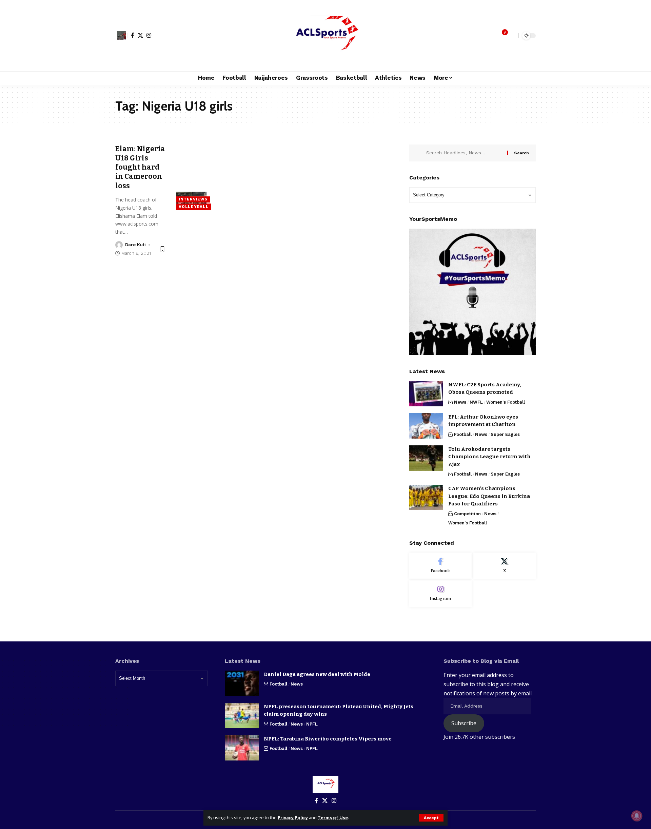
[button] (431, 818)
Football (463, 434)
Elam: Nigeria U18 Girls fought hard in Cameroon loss (140, 167)
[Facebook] (132, 35)
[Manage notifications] (636, 815)
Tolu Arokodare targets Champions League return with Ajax (489, 456)
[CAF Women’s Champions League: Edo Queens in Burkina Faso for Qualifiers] (426, 497)
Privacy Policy (293, 817)
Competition (467, 513)
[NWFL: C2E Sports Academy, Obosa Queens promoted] (426, 393)
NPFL (312, 724)
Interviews (193, 199)
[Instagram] (149, 35)
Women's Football (505, 402)
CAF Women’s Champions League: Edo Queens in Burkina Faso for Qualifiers (489, 496)
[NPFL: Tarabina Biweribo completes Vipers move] (242, 747)
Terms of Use (333, 817)
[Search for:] (464, 152)
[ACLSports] (325, 35)
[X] (140, 35)
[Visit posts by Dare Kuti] (119, 245)
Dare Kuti (135, 244)
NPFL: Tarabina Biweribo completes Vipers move (328, 739)
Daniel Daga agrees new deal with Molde (317, 674)
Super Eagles (505, 434)
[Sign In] (121, 35)
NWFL (476, 402)
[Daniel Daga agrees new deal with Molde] (242, 683)
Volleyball (194, 206)
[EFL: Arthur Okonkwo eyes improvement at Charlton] (426, 426)
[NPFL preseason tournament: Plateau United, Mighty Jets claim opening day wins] (242, 715)
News (460, 402)
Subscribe (463, 723)
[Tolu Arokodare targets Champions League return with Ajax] (426, 458)
